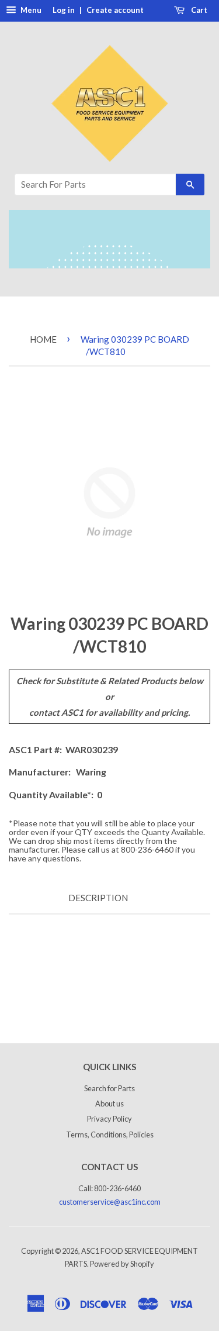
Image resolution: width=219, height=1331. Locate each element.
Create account (115, 10)
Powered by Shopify (122, 1263)
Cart (198, 10)
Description (98, 897)
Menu (30, 10)
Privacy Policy (109, 1118)
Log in (64, 10)
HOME (43, 339)
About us (109, 1103)
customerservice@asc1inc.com (110, 1201)
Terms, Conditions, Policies (110, 1134)
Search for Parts (109, 1088)
